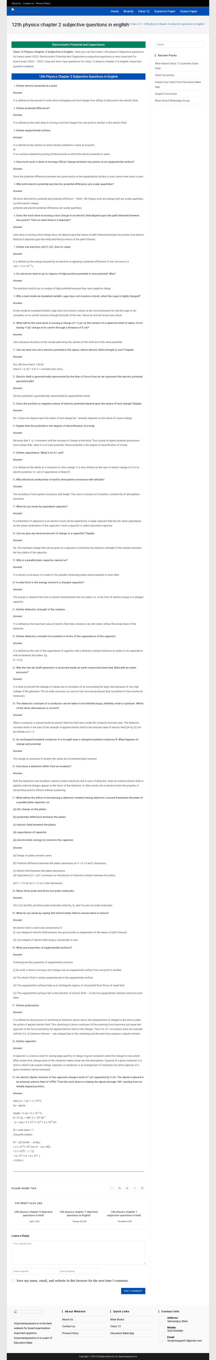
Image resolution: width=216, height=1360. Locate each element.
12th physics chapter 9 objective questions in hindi (33, 1213)
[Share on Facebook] (119, 1188)
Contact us (28, 3)
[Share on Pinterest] (127, 1188)
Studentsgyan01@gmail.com (184, 1340)
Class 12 (115, 1326)
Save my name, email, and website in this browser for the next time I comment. (73, 1281)
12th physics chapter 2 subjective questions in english (174, 23)
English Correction (166, 93)
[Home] (117, 23)
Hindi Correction (164, 75)
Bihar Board (117, 1319)
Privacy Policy (43, 3)
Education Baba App (122, 1333)
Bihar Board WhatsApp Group (172, 100)
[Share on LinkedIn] (142, 1188)
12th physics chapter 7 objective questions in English (78, 1213)
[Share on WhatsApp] (112, 1188)
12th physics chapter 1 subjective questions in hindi (124, 1213)
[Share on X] (135, 1188)
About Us (16, 3)
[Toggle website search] (203, 11)
